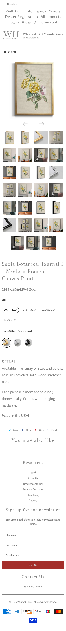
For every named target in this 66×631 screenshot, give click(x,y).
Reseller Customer (33, 483)
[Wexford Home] (33, 36)
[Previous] (25, 124)
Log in (14, 22)
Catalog (33, 500)
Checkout (49, 22)
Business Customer (33, 489)
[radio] (10, 310)
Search (33, 472)
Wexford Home (25, 601)
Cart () (31, 22)
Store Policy (33, 495)
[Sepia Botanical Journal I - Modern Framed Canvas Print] (33, 89)
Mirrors (54, 11)
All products (51, 16)
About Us (33, 478)
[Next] (41, 124)
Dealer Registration (21, 16)
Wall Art (13, 11)
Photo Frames (34, 11)
